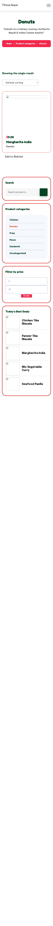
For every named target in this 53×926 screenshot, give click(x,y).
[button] (12, 157)
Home (9, 43)
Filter (26, 296)
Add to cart (26, 123)
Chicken (14, 219)
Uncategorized (18, 253)
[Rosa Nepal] (10, 5)
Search (44, 192)
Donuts (10, 146)
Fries (12, 233)
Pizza (13, 240)
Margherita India (19, 142)
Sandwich (15, 246)
